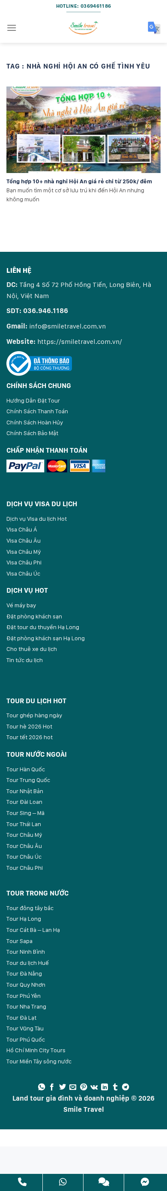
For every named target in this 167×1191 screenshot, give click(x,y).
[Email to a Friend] (72, 1087)
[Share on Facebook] (51, 1087)
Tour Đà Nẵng (24, 973)
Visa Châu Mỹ (23, 551)
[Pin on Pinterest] (83, 1087)
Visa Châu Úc (23, 573)
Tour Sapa (19, 940)
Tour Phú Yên (23, 995)
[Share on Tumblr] (115, 1087)
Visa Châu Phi (24, 562)
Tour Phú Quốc (25, 1039)
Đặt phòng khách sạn (34, 616)
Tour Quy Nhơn (25, 984)
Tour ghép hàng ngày (34, 715)
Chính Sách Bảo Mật (32, 433)
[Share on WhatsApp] (41, 1087)
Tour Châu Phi (24, 867)
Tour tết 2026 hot (29, 737)
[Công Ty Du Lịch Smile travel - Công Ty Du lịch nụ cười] (83, 28)
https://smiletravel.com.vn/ (79, 341)
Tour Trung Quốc (28, 779)
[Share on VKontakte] (94, 1087)
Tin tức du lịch (24, 660)
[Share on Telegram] (125, 1087)
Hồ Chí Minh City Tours (36, 1050)
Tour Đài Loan (24, 801)
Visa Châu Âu (23, 540)
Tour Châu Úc (24, 856)
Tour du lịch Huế (27, 962)
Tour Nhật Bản (24, 791)
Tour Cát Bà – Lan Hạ (33, 929)
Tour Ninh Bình (25, 951)
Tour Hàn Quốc (25, 769)
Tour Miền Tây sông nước (39, 1061)
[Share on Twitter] (62, 1087)
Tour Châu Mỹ (24, 834)
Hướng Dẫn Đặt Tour (33, 400)
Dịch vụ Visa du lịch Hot (36, 518)
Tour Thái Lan (23, 824)
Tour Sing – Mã (25, 812)
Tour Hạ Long (23, 918)
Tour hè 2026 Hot (29, 726)
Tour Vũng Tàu (25, 1028)
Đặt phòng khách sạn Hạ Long (45, 638)
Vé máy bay (21, 605)
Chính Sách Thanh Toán (37, 411)
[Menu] (11, 27)
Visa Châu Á (21, 529)
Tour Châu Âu (24, 845)
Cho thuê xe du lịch (31, 648)
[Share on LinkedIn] (104, 1087)
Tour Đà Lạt (21, 1017)
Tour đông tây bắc (30, 907)
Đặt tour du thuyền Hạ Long (42, 627)
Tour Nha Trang (26, 1006)
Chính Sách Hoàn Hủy (34, 422)
